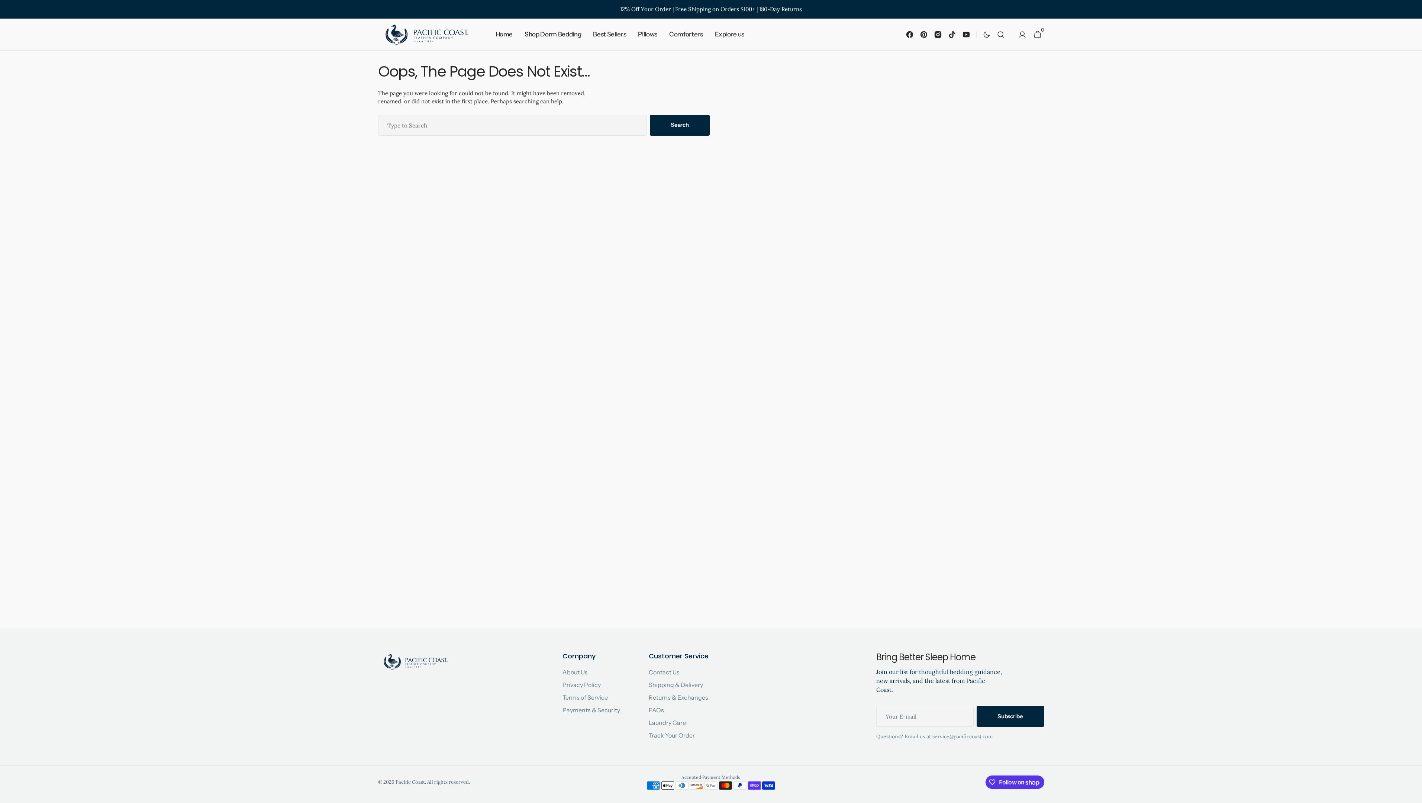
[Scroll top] (1413, 794)
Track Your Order (672, 735)
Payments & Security (591, 710)
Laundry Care (667, 722)
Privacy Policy (581, 684)
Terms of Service (585, 697)
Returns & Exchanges (678, 697)
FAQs (656, 710)
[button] (1001, 35)
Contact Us (664, 672)
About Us (575, 672)
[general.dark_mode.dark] (987, 34)
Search (680, 124)
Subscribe (1010, 716)
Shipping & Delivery (676, 684)
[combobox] (512, 125)
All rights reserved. (448, 782)
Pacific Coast (410, 782)
